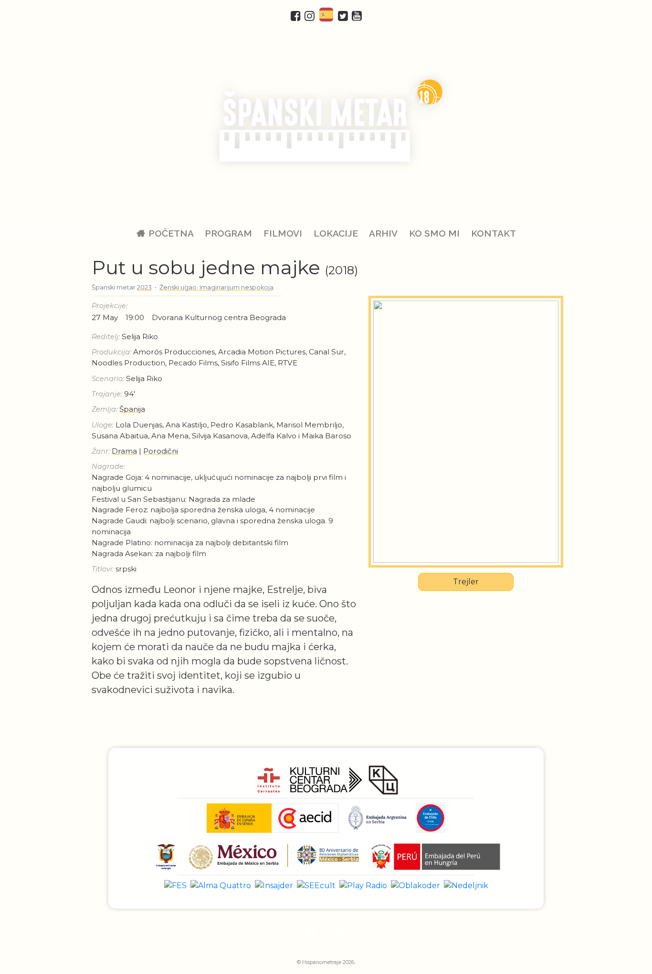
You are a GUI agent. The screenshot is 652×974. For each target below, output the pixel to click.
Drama (124, 451)
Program (228, 233)
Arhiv (383, 233)
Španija (132, 409)
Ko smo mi (434, 233)
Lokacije (336, 233)
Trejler (466, 581)
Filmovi (282, 233)
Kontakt (493, 233)
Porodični (160, 451)
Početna (171, 233)
